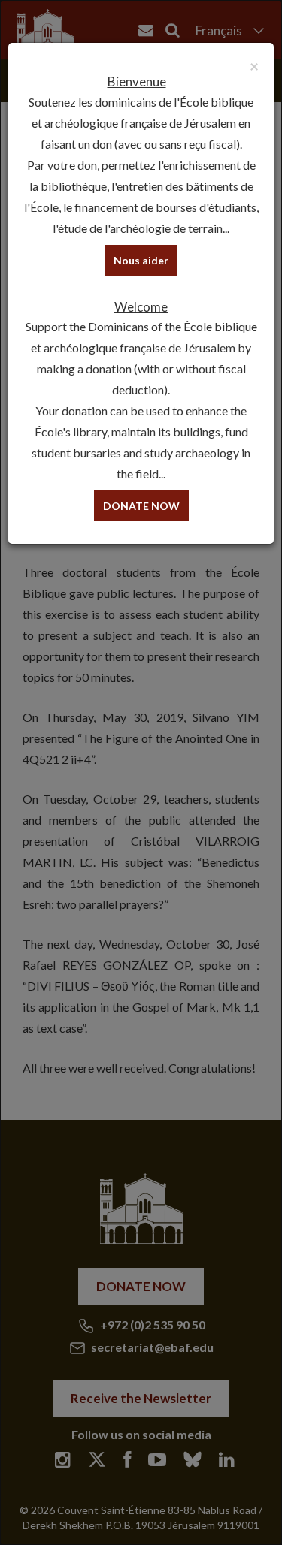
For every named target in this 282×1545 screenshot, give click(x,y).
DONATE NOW (141, 505)
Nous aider (141, 260)
